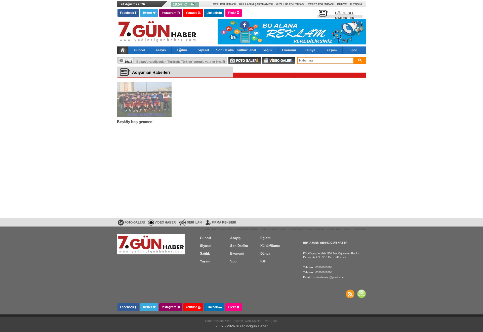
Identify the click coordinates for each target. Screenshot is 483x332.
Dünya (310, 50)
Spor (353, 50)
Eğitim (182, 50)
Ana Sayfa (123, 50)
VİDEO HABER (165, 222)
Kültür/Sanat (246, 50)
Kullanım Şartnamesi (256, 4)
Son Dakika (225, 50)
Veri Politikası (224, 4)
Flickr (232, 13)
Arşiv (347, 229)
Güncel (139, 50)
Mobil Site (334, 229)
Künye (342, 4)
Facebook (127, 13)
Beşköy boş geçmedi (135, 122)
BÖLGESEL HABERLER (344, 14)
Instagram (169, 13)
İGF (128, 59)
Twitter (148, 13)
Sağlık (267, 50)
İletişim (356, 4)
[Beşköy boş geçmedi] (144, 99)
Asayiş (160, 50)
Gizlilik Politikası (290, 4)
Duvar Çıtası (269, 321)
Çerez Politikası (321, 4)
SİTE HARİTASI (361, 293)
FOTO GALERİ (244, 60)
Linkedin (213, 13)
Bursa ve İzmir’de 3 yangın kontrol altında (165, 60)
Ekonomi (289, 50)
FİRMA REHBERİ (224, 222)
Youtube (192, 13)
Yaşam (332, 50)
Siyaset (203, 50)
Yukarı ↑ (20, 318)
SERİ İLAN (194, 222)
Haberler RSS (349, 293)
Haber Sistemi (215, 321)
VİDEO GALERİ (278, 60)
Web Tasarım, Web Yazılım (243, 321)
